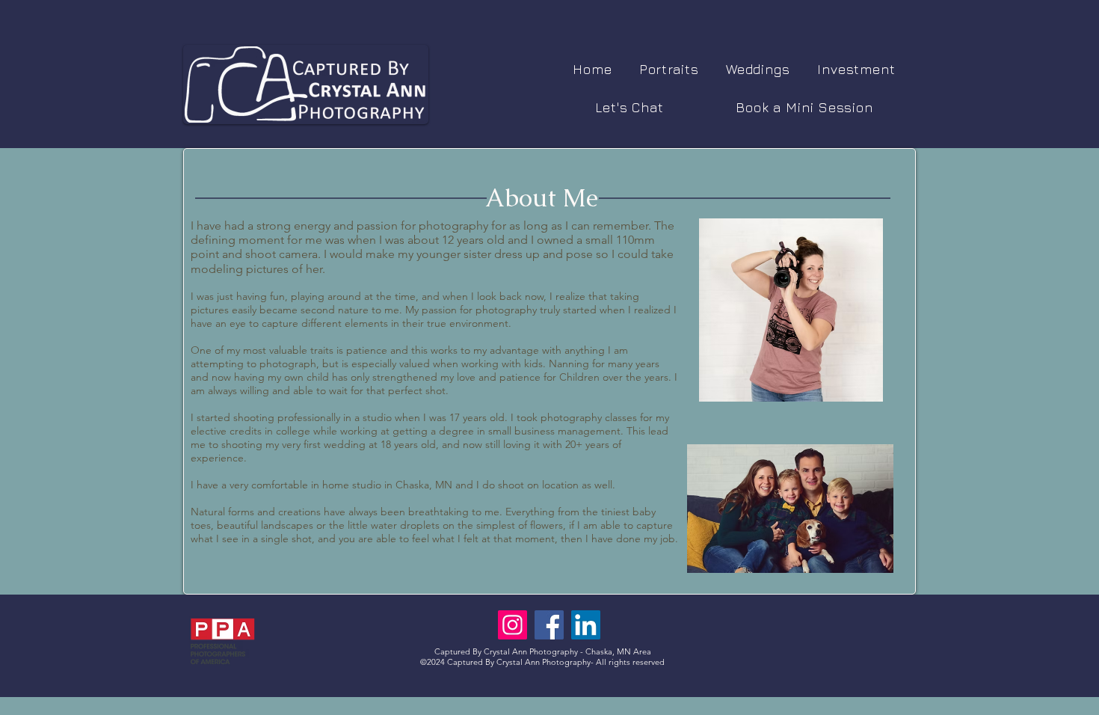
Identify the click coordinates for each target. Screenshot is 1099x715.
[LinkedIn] (585, 624)
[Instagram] (512, 624)
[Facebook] (549, 624)
